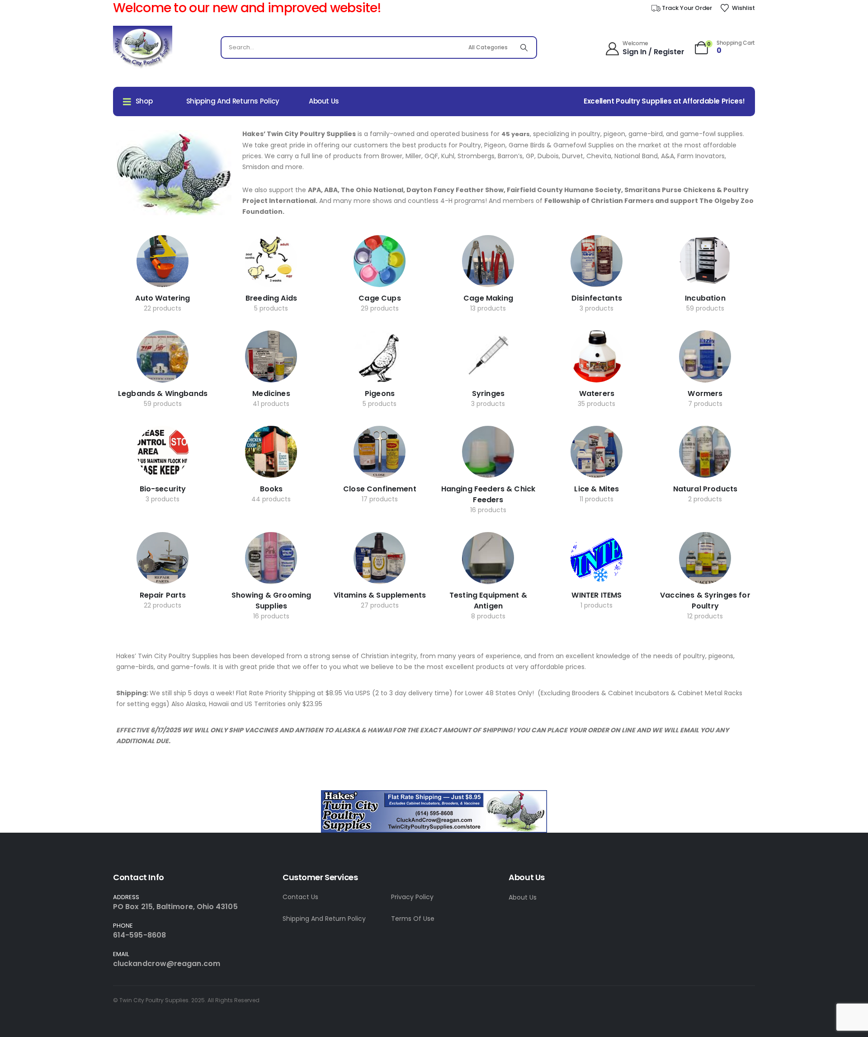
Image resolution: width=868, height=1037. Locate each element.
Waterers (596, 393)
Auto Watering (162, 298)
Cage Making (488, 298)
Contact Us (300, 896)
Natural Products (705, 489)
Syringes (488, 393)
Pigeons (380, 393)
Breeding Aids (271, 298)
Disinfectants (596, 298)
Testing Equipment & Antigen (488, 600)
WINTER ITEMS (596, 595)
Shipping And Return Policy (324, 918)
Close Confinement (379, 489)
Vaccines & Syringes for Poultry (705, 600)
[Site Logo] (142, 48)
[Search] (524, 47)
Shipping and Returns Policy (232, 101)
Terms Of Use (412, 918)
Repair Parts (163, 595)
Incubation (705, 298)
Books (271, 489)
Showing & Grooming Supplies (271, 600)
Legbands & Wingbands (163, 393)
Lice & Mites (596, 489)
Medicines (271, 393)
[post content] (163, 261)
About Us (324, 101)
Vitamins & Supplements (380, 595)
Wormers (705, 393)
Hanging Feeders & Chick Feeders (488, 494)
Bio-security (163, 489)
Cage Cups (380, 298)
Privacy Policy (412, 896)
